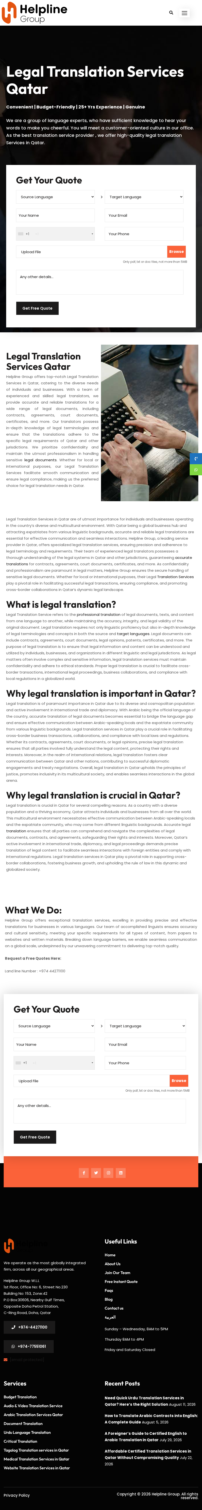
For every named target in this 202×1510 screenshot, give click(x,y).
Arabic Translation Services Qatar (33, 1415)
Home (110, 1255)
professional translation (98, 614)
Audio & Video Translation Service (33, 1406)
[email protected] (27, 1359)
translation (16, 831)
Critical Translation (20, 1441)
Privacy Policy (17, 1495)
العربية (110, 1317)
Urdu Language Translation (27, 1432)
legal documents (40, 459)
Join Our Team (117, 1273)
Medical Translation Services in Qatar (36, 1459)
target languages (133, 633)
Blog (109, 1299)
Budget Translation (20, 1397)
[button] (184, 13)
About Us (112, 1264)
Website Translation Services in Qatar (37, 1468)
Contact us (114, 1308)
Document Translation (23, 1423)
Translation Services (175, 576)
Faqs (109, 1290)
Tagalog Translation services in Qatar (36, 1450)
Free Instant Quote (121, 1281)
